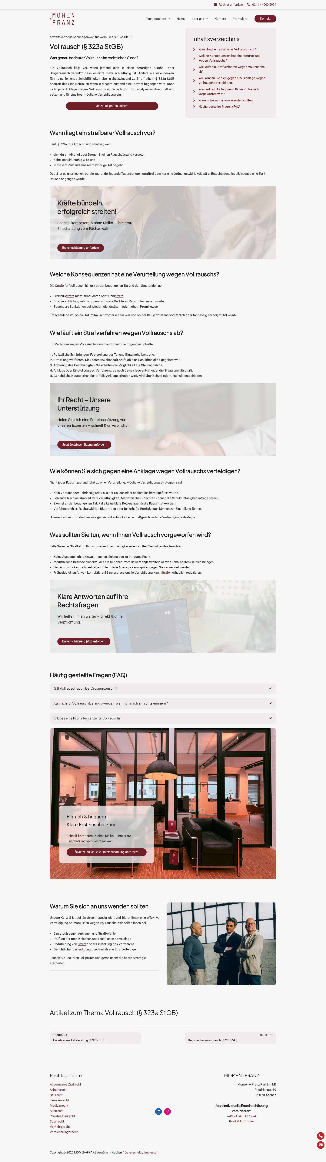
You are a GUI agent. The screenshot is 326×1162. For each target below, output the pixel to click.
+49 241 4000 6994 (241, 1116)
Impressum (151, 1152)
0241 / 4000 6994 (263, 4)
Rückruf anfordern (230, 4)
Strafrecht (57, 1121)
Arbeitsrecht (59, 1090)
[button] (168, 18)
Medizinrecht (59, 1105)
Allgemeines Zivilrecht (65, 1084)
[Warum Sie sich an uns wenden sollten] (222, 100)
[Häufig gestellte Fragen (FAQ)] (216, 106)
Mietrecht (57, 1111)
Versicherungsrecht (64, 1132)
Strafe (59, 285)
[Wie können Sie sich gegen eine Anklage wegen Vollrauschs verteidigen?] (230, 80)
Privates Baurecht (62, 1116)
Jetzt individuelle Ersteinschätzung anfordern (108, 852)
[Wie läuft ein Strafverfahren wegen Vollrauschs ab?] (230, 69)
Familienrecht (59, 1100)
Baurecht (56, 1095)
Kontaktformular (241, 1121)
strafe (70, 296)
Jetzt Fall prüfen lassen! (112, 106)
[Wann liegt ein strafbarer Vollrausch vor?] (224, 49)
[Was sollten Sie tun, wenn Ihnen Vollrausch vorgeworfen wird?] (230, 92)
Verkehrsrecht (60, 1127)
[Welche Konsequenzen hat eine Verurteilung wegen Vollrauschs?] (230, 58)
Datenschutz (133, 1152)
